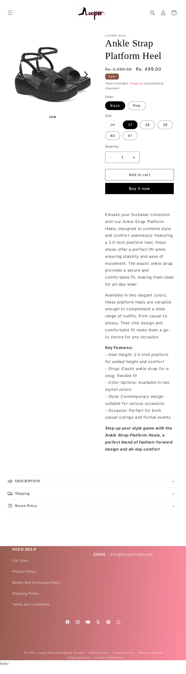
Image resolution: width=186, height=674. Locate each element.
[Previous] (19, 74)
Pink (137, 106)
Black (115, 106)
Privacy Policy (24, 571)
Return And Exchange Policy (36, 582)
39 (165, 125)
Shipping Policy (25, 593)
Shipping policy (79, 657)
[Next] (86, 74)
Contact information (109, 657)
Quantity (112, 146)
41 (130, 135)
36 (115, 125)
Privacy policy (123, 652)
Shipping (136, 83)
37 (130, 125)
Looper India (46, 652)
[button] (10, 12)
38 (147, 125)
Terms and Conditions (30, 604)
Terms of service (150, 652)
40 (112, 135)
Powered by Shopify (70, 652)
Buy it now (139, 188)
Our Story (20, 560)
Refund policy (98, 652)
